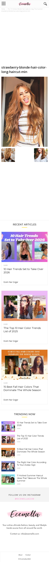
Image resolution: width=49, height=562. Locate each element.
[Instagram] (22, 539)
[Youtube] (34, 539)
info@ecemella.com (30, 534)
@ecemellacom (24, 498)
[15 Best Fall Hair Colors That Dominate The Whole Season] (24, 365)
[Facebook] (15, 539)
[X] (28, 539)
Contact (27, 555)
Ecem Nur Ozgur (11, 282)
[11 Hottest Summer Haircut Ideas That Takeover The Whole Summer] (8, 479)
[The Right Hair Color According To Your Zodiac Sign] (8, 466)
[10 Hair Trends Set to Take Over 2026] (24, 247)
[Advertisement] (24, 39)
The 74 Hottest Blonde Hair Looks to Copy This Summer (25, 9)
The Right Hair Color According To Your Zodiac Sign (31, 463)
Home (3, 9)
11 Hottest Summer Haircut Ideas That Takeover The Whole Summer (32, 478)
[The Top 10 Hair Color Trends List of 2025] (24, 306)
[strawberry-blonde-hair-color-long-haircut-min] (24, 112)
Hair (6, 265)
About (20, 555)
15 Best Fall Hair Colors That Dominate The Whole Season (22, 388)
